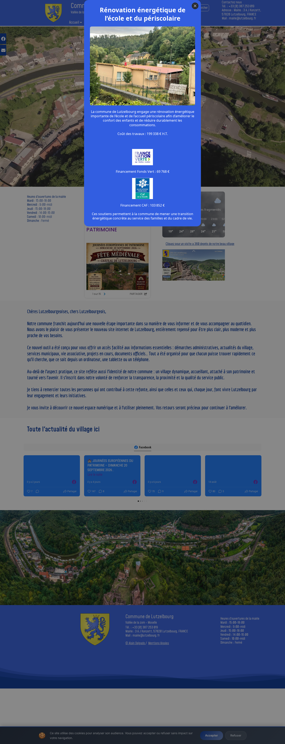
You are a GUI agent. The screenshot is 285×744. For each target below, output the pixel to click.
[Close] (195, 6)
